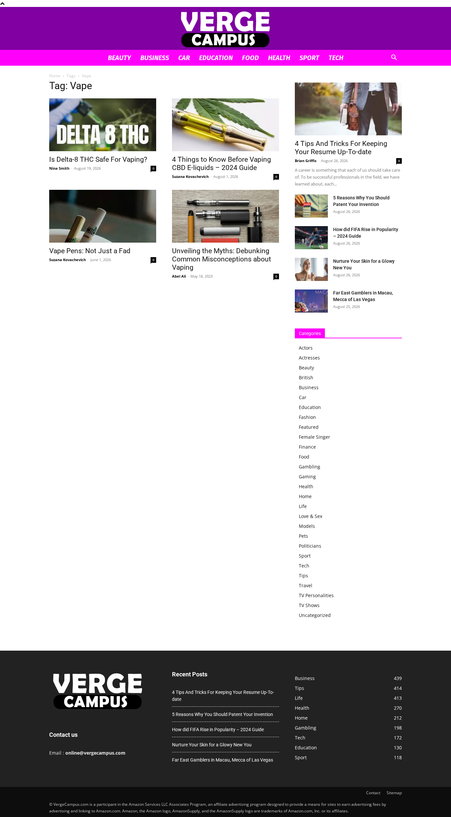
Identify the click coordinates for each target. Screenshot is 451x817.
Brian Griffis (305, 160)
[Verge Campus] (225, 29)
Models (307, 526)
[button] (394, 58)
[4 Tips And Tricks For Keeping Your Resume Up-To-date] (348, 109)
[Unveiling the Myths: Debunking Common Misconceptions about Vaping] (225, 216)
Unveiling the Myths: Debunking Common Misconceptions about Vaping (221, 259)
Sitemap (394, 793)
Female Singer (314, 437)
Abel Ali (179, 276)
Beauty (119, 58)
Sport (309, 58)
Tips (303, 575)
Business (154, 58)
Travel (305, 585)
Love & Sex (310, 516)
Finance (307, 447)
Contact (373, 793)
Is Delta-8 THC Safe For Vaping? (98, 159)
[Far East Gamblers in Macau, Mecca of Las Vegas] (311, 301)
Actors (306, 348)
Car (184, 58)
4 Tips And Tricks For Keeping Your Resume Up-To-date (341, 148)
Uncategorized (315, 615)
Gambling (309, 466)
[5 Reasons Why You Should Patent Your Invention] (311, 206)
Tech (336, 58)
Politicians (310, 546)
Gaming (307, 476)
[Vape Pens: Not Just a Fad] (102, 216)
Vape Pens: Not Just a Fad (89, 251)
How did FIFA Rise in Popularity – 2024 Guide (218, 729)
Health (279, 58)
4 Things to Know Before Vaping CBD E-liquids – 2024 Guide (221, 163)
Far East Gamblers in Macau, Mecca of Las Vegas (222, 760)
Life (303, 506)
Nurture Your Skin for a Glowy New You (212, 744)
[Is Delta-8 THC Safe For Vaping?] (102, 124)
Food (250, 58)
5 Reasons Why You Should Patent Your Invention (222, 714)
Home (54, 76)
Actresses (309, 358)
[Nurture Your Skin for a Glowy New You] (311, 269)
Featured (309, 427)
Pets (303, 536)
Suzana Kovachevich (190, 176)
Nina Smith (59, 168)
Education (216, 58)
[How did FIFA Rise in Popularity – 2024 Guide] (311, 237)
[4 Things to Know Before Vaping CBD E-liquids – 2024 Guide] (225, 124)
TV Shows (309, 605)
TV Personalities (316, 595)
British (306, 377)
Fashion (307, 417)
